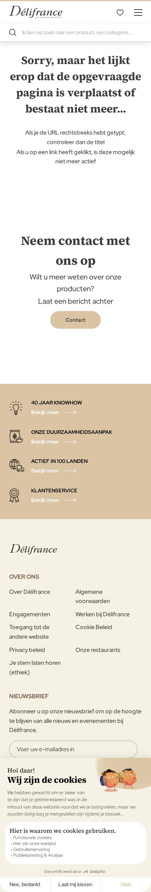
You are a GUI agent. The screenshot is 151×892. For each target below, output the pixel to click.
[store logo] (35, 12)
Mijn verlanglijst (120, 12)
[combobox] (75, 32)
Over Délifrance (29, 592)
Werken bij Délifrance (103, 614)
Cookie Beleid (94, 627)
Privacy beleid (27, 650)
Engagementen (29, 614)
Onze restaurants (98, 650)
